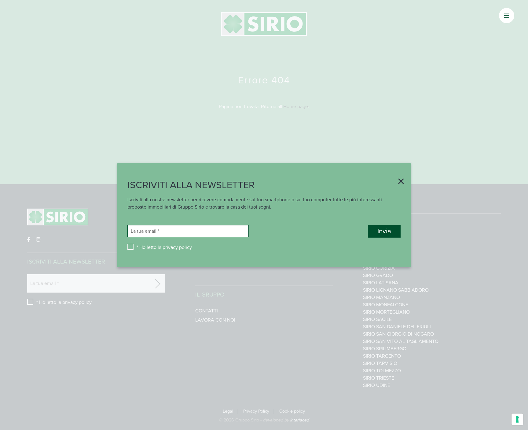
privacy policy (177, 247)
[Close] (398, 181)
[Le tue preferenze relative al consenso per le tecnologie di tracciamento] (517, 419)
